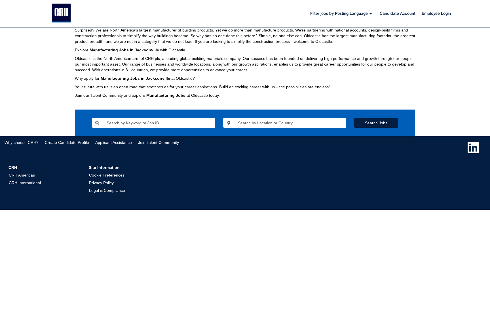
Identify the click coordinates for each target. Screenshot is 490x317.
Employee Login (436, 14)
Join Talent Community (158, 142)
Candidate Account (397, 14)
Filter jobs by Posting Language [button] (339, 14)
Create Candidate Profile (67, 142)
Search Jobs (376, 123)
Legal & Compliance (107, 190)
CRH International (25, 182)
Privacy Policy (101, 182)
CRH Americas (22, 175)
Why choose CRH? (22, 142)
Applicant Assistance (113, 142)
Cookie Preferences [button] (106, 175)
